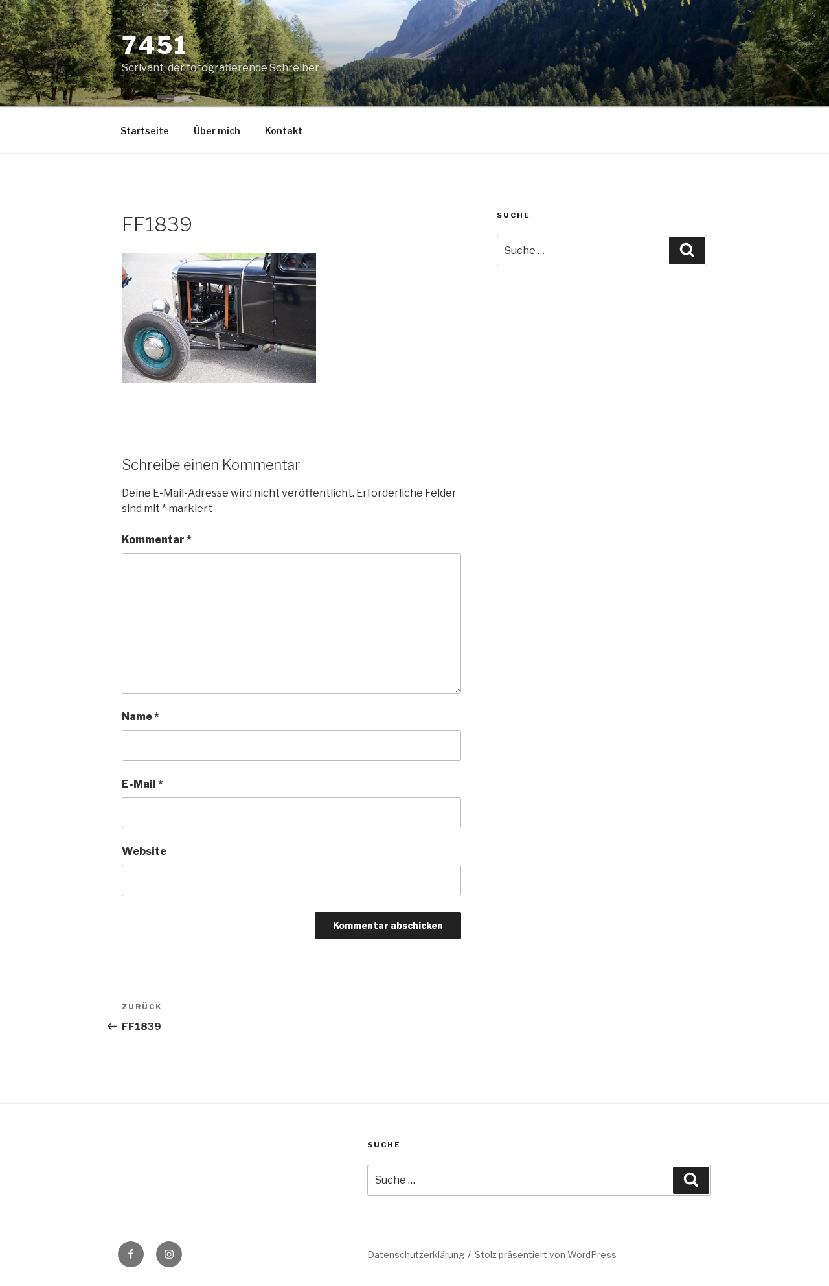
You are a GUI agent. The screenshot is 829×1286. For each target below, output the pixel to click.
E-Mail (142, 784)
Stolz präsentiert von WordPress (546, 1254)
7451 (155, 45)
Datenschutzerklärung (415, 1254)
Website (144, 851)
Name (140, 716)
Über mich (217, 130)
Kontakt (283, 130)
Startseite (144, 130)
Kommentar (157, 539)
